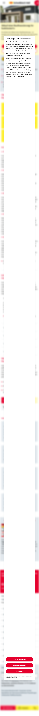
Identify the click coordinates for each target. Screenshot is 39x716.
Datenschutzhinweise (26, 676)
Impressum (14, 677)
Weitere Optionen (19, 665)
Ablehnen (19, 671)
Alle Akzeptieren (19, 659)
